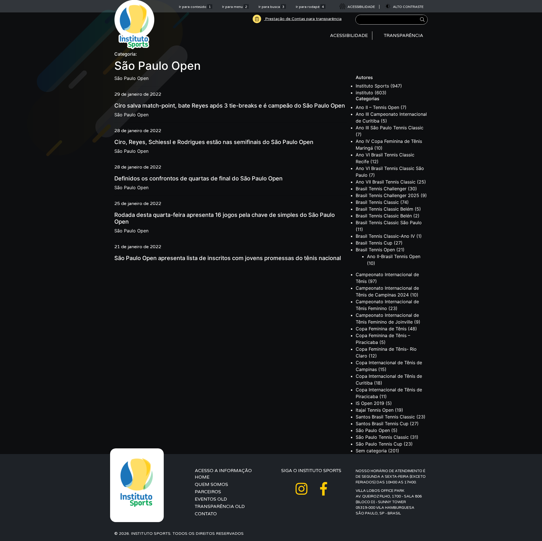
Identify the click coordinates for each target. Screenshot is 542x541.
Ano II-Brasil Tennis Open (393, 256)
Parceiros (208, 492)
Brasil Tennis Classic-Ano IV (385, 236)
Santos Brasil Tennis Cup (382, 423)
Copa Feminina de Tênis (381, 328)
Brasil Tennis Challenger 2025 (387, 195)
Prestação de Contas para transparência (303, 18)
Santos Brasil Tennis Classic (385, 417)
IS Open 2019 (370, 403)
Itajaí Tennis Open (375, 410)
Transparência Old (220, 506)
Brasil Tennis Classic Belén (384, 216)
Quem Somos (211, 484)
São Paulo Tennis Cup (379, 444)
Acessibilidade (349, 35)
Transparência (403, 35)
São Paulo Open (131, 78)
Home (202, 477)
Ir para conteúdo (195, 7)
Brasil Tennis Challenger (381, 188)
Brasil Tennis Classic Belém (384, 209)
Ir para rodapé (310, 7)
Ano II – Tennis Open (377, 107)
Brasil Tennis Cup (374, 243)
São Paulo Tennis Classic (382, 437)
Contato (206, 514)
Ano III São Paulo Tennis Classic (389, 127)
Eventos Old (211, 499)
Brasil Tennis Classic (377, 202)
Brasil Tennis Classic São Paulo (389, 222)
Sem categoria (371, 450)
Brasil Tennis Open (375, 249)
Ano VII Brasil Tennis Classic (386, 182)
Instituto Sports (372, 86)
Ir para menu (234, 7)
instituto (364, 92)
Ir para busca (272, 7)
